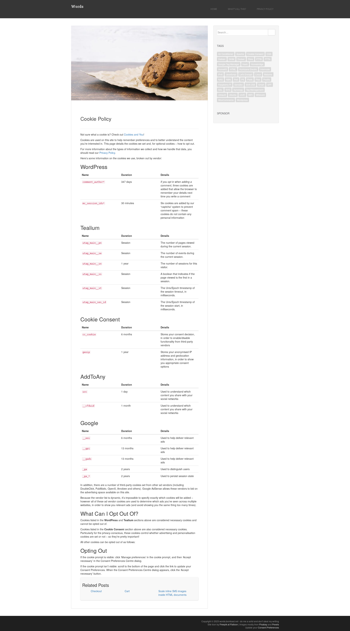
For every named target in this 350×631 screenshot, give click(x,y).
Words (77, 6)
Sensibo (238, 84)
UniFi (242, 94)
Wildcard (260, 94)
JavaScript (231, 74)
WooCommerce (226, 99)
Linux (258, 74)
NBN (228, 79)
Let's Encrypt (246, 74)
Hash (245, 64)
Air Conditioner (225, 53)
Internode (265, 69)
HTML (233, 69)
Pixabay (263, 624)
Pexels (275, 624)
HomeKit (222, 69)
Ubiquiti (222, 94)
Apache (240, 53)
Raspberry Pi (224, 84)
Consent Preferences (268, 627)
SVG (228, 89)
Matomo (268, 74)
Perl (236, 79)
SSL (220, 89)
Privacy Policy (265, 9)
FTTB (259, 59)
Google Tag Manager (228, 64)
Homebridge (257, 64)
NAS (220, 79)
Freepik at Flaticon (229, 624)
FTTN (267, 59)
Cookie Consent (255, 53)
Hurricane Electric (248, 69)
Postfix (266, 79)
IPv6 (220, 74)
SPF (269, 84)
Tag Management (254, 89)
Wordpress (242, 99)
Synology (238, 89)
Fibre (250, 59)
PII (242, 79)
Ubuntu (232, 94)
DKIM (231, 59)
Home (214, 9)
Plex (258, 79)
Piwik (249, 79)
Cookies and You (133, 134)
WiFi (250, 94)
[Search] (271, 32)
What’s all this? (237, 9)
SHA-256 (250, 84)
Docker (241, 59)
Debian (221, 59)
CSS (269, 53)
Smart (261, 84)
